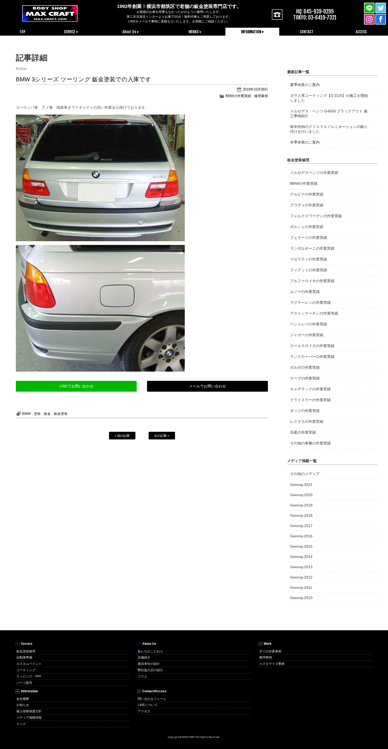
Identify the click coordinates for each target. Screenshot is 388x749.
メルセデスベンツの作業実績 (314, 172)
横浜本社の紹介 (149, 664)
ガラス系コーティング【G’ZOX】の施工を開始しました (329, 97)
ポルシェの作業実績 (306, 227)
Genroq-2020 (301, 495)
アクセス (144, 711)
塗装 (37, 414)
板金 (47, 414)
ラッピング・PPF (28, 676)
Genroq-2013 (301, 567)
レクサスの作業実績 (306, 421)
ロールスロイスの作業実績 (312, 346)
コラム (142, 676)
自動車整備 (24, 657)
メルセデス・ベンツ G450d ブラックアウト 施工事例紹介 (328, 113)
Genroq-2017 (301, 526)
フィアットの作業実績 (308, 270)
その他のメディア (305, 474)
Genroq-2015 (301, 546)
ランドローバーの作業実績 (312, 356)
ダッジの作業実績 (305, 411)
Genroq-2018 (301, 515)
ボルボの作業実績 (305, 367)
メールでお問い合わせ (207, 386)
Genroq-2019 (301, 505)
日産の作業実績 (303, 432)
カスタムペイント (29, 664)
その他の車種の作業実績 (310, 443)
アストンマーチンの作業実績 (314, 313)
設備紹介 (144, 657)
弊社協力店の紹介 (150, 670)
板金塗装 (61, 414)
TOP (22, 32)
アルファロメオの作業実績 (312, 281)
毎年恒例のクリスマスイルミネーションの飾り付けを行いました (329, 129)
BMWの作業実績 (238, 96)
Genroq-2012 (301, 577)
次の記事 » (161, 436)
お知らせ (22, 705)
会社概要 (22, 699)
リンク (21, 724)
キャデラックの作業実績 (310, 389)
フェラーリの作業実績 (308, 237)
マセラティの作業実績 (308, 259)
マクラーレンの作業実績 (310, 302)
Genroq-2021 (301, 484)
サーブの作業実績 (305, 378)
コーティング (25, 670)
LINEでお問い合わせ (76, 386)
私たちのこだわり (150, 651)
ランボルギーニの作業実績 (312, 248)
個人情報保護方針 (29, 711)
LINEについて (148, 705)
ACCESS (361, 32)
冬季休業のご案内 (305, 142)
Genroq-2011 (301, 587)
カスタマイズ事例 (272, 664)
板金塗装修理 (25, 651)
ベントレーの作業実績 (308, 324)
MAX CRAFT (50, 13)
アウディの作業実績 (306, 205)
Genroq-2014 (301, 556)
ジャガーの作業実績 (306, 335)
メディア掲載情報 (29, 717)
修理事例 (261, 96)
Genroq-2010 (301, 598)
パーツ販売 (24, 683)
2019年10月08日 (255, 89)
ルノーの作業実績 (305, 292)
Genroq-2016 (301, 536)
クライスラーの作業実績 (310, 400)
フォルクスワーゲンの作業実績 (316, 216)
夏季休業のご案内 (305, 85)
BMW (26, 414)
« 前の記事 (122, 436)
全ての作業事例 (270, 651)
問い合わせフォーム (152, 699)
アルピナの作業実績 (306, 194)
